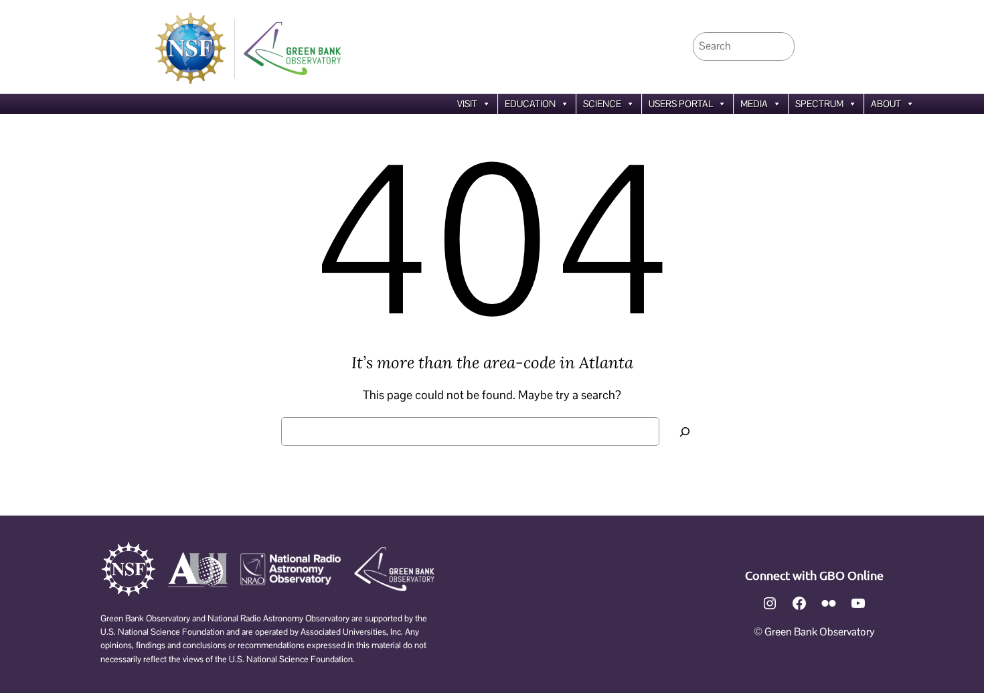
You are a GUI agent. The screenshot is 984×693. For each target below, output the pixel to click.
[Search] (685, 431)
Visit (467, 104)
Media (754, 104)
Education (530, 104)
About (886, 104)
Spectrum (819, 104)
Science (602, 104)
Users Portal (681, 104)
